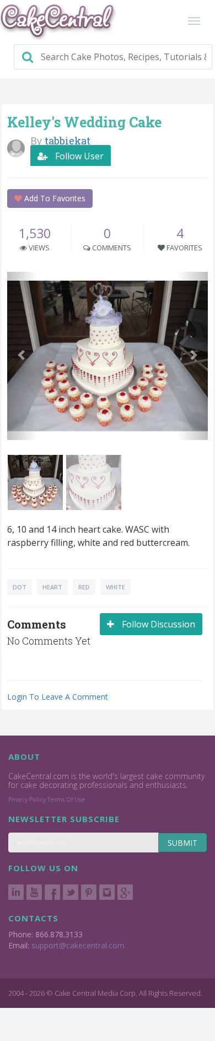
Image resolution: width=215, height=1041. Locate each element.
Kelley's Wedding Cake (84, 122)
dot (19, 587)
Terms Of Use (66, 799)
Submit (182, 843)
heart (52, 587)
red (84, 587)
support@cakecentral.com (78, 945)
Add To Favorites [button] (53, 198)
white (115, 587)
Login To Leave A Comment (57, 696)
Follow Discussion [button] (157, 624)
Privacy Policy (27, 799)
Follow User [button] (78, 156)
